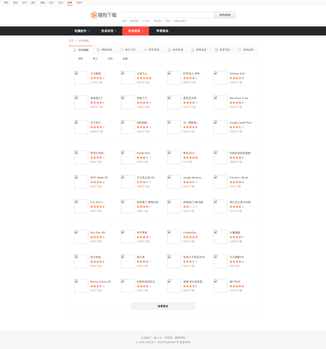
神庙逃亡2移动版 (193, 202)
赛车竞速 (154, 49)
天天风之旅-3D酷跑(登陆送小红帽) (157, 177)
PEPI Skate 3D (99, 177)
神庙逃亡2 (96, 98)
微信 (15, 2)
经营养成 (177, 49)
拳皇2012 (189, 152)
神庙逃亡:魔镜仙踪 (148, 202)
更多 (80, 2)
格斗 (95, 58)
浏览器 (168, 337)
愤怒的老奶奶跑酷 (240, 152)
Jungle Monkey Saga (195, 177)
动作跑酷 (83, 49)
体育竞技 (225, 49)
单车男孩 (142, 232)
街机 (110, 58)
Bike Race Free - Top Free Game (249, 98)
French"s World (239, 177)
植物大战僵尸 (180, 21)
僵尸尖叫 (235, 281)
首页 (71, 40)
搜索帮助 (180, 337)
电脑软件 (81, 30)
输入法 (158, 337)
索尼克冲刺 (189, 98)
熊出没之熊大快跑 (240, 202)
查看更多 (163, 306)
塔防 (168, 21)
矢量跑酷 (235, 232)
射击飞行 (130, 49)
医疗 (51, 2)
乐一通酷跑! (190, 122)
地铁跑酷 (134, 21)
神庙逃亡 (158, 21)
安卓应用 (107, 30)
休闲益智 (248, 49)
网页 (6, 2)
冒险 (80, 58)
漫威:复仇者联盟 (192, 281)
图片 (33, 2)
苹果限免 (162, 30)
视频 (42, 2)
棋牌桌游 (201, 49)
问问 (60, 2)
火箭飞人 (142, 73)
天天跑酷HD (237, 257)
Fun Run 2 (96, 202)
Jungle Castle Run (240, 122)
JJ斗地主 (146, 21)
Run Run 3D (97, 232)
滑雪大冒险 (97, 152)
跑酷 (125, 58)
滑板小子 (142, 98)
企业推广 (146, 337)
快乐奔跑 (95, 257)
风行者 (141, 257)
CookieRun (189, 232)
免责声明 (185, 342)
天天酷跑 (95, 73)
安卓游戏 (134, 30)
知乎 (24, 2)
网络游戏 (107, 49)
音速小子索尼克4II (194, 257)
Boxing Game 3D (100, 281)
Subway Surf (237, 73)
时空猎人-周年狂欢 (194, 73)
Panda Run (143, 152)
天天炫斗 (95, 122)
